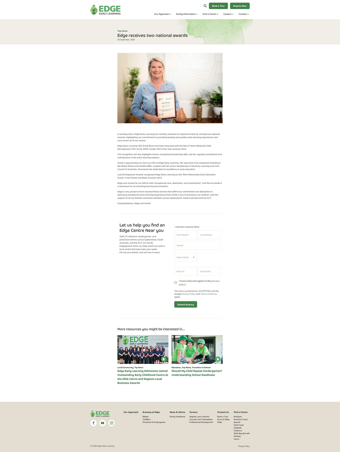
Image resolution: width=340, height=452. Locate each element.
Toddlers (146, 419)
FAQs (219, 422)
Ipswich (237, 422)
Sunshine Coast (241, 419)
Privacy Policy (189, 293)
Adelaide (237, 427)
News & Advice (177, 412)
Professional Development (201, 422)
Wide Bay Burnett (242, 433)
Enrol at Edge (223, 419)
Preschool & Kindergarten (154, 422)
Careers (227, 14)
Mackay (237, 436)
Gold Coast (239, 424)
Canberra (238, 430)
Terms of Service (209, 293)
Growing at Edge (151, 412)
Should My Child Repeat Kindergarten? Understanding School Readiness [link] (197, 372)
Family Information (185, 14)
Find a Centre (209, 14)
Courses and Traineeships (200, 419)
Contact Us (223, 412)
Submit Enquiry (185, 304)
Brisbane (238, 416)
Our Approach (161, 14)
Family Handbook (177, 416)
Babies (146, 416)
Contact (243, 14)
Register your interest (199, 416)
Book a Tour (222, 416)
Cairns (236, 438)
